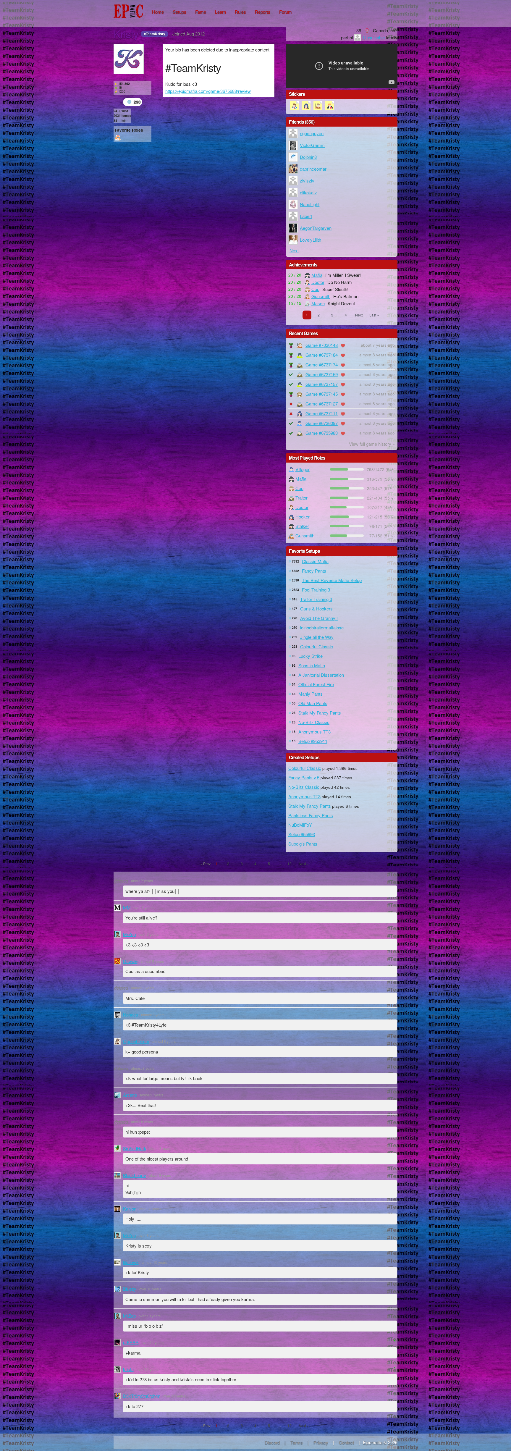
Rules (240, 12)
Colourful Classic (316, 646)
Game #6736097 (321, 423)
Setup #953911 (312, 741)
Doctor (317, 282)
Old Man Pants (312, 703)
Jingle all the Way (317, 637)
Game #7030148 (321, 345)
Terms (296, 1442)
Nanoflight (309, 204)
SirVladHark (134, 1148)
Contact (346, 1442)
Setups (179, 12)
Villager (302, 469)
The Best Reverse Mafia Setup (332, 580)
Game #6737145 (321, 394)
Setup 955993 (301, 834)
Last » (374, 314)
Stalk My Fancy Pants (319, 713)
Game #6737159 (321, 374)
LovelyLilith (310, 240)
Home (158, 12)
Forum (285, 12)
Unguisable (374, 37)
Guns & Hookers (316, 608)
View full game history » (372, 444)
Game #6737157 (321, 384)
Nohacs (130, 1015)
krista (128, 1369)
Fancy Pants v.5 (303, 777)
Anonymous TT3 (314, 731)
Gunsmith (320, 296)
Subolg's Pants (302, 844)
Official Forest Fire (316, 684)
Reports (262, 12)
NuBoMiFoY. (300, 825)
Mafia (316, 275)
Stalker (302, 526)
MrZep (129, 934)
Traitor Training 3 (316, 599)
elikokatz (308, 192)
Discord (272, 1442)
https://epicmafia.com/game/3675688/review (208, 91)
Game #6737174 (321, 364)
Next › (360, 314)
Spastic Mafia (311, 665)
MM (127, 907)
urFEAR (131, 1342)
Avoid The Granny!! (319, 618)
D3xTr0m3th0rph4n (141, 1396)
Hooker (302, 516)
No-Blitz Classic (313, 722)
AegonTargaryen (315, 228)
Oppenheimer (136, 1041)
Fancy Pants (314, 571)
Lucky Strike (310, 656)
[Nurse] (118, 137)
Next (294, 250)
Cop (315, 289)
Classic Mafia (315, 561)
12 (289, 863)
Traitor (301, 498)
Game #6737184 (321, 355)
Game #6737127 (321, 403)
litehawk (131, 1262)
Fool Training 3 (316, 589)
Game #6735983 (321, 433)
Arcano (130, 1095)
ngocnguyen (312, 133)
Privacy (320, 1442)
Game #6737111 (321, 413)
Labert (306, 216)
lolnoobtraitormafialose (322, 627)
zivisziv (307, 180)
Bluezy (129, 1289)
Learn (220, 12)
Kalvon (129, 1209)
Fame (200, 12)
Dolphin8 (308, 157)
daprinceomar (313, 169)
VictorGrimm (312, 145)
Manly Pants (310, 694)
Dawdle (130, 961)
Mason (318, 303)
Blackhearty (134, 1175)
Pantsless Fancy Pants (310, 815)
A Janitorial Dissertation (321, 675)
